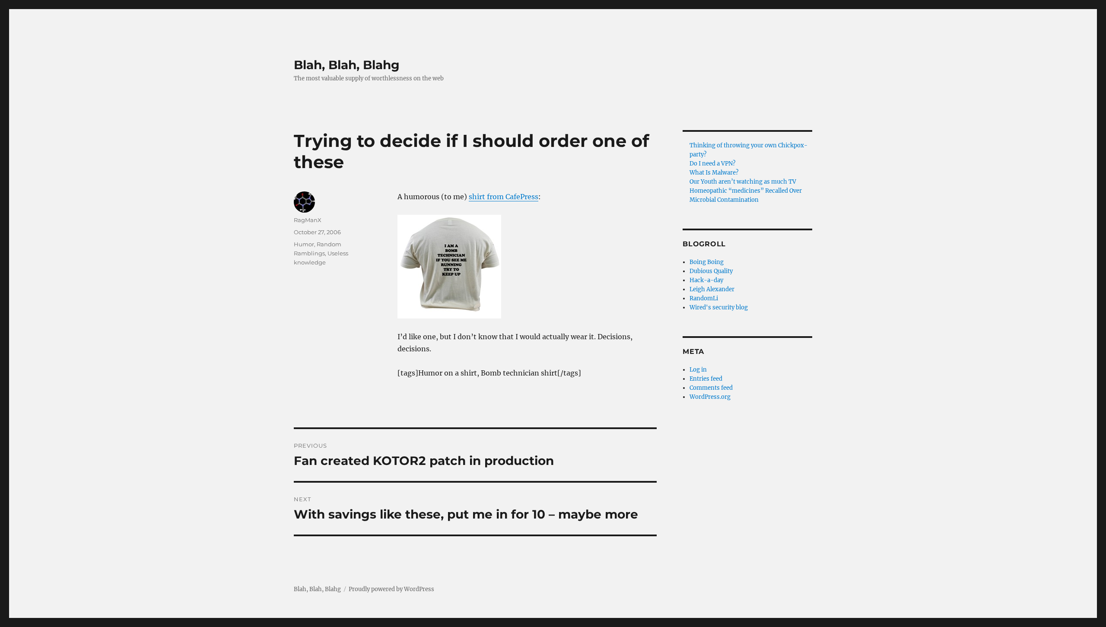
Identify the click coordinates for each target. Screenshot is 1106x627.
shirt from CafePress (503, 196)
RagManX (307, 219)
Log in (698, 369)
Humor (304, 244)
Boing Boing (707, 262)
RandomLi (704, 298)
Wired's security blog (719, 307)
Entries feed (706, 378)
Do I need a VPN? (712, 163)
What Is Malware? (714, 172)
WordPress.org (710, 397)
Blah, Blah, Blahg (347, 64)
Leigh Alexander (712, 289)
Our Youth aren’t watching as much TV (743, 181)
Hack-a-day (706, 280)
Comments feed (711, 387)
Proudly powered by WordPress (391, 589)
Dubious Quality (711, 271)
